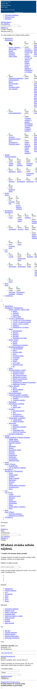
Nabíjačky (12, 53)
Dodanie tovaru (9, 17)
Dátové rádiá (17, 407)
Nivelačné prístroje (14, 139)
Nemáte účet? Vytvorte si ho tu (10, 682)
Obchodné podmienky (12, 15)
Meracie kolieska (18, 389)
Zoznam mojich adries (12, 636)
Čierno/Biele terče (18, 430)
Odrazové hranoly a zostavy (17, 370)
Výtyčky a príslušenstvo (29, 50)
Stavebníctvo (9, 471)
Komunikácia (21, 181)
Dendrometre (22, 266)
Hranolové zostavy (18, 373)
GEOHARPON (14, 80)
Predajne (7, 621)
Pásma (29, 266)
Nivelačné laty (13, 142)
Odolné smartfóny (28, 152)
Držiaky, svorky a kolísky (27, 64)
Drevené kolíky (13, 83)
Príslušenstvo (9, 308)
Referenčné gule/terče (19, 427)
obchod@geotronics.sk (8, 656)
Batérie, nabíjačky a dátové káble (15, 48)
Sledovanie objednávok (12, 638)
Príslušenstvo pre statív (20, 338)
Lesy (6, 492)
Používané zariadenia (12, 293)
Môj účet (7, 631)
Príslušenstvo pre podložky (29, 124)
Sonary (7, 464)
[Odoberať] (20, 567)
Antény (15, 405)
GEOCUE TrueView (19, 432)
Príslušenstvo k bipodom (20, 345)
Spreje (11, 85)
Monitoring (12, 171)
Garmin (11, 257)
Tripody (15, 341)
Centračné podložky (28, 130)
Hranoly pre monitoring (20, 379)
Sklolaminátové (17, 331)
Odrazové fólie (17, 380)
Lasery (11, 217)
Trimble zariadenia (10, 437)
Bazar (6, 512)
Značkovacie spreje (15, 496)
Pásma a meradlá (34, 222)
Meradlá (15, 391)
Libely (27, 78)
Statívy (27, 229)
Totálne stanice (11, 164)
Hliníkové (16, 334)
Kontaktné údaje (10, 614)
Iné (14, 366)
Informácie (8, 19)
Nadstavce (28, 68)
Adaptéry (27, 127)
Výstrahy (15, 359)
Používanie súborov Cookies (14, 616)
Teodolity (28, 217)
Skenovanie (12, 423)
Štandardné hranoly (19, 372)
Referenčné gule (18, 364)
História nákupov (10, 634)
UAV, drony (16, 363)
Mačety (15, 361)
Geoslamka (16, 357)
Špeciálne (16, 336)
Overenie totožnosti (11, 632)
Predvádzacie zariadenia (20, 293)
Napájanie (12, 54)
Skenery (19, 171)
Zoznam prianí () (6, 22)
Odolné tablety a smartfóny (28, 144)
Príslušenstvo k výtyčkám (29, 71)
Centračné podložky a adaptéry (28, 120)
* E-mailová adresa (7, 668)
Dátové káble (13, 56)
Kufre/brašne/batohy (15, 113)
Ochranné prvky (12, 247)
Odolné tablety (27, 148)
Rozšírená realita (12, 190)
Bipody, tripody (13, 340)
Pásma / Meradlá (14, 386)
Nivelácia (12, 137)
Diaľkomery (30, 181)
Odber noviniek (10, 618)
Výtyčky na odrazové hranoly (28, 59)
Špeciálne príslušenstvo (16, 434)
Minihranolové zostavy (20, 377)
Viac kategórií (13, 89)
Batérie (11, 51)
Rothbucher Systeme (19, 384)
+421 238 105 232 (6, 653)
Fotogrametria (13, 459)
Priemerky (30, 257)
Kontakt (7, 619)
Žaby (10, 140)
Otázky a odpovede (11, 612)
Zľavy (7, 599)
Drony (20, 244)
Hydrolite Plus (13, 466)
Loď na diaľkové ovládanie (19, 207)
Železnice (12, 181)
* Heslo (3, 672)
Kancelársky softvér (30, 174)
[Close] (1, 301)
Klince (11, 82)
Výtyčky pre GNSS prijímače (28, 54)
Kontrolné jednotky (29, 164)
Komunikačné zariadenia (16, 404)
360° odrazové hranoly (20, 375)
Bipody (15, 343)
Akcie (6, 596)
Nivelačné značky (14, 87)
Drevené (15, 332)
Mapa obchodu (9, 623)
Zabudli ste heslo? (6, 676)
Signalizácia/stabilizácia (16, 78)
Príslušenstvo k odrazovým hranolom (24, 382)
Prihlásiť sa (4, 529)
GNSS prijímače (20, 164)
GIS (10, 444)
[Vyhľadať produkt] (20, 26)
